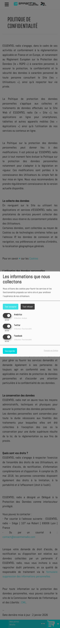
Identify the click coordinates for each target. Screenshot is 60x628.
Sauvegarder (10, 350)
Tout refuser (27, 306)
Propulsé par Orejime (51, 350)
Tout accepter (10, 306)
